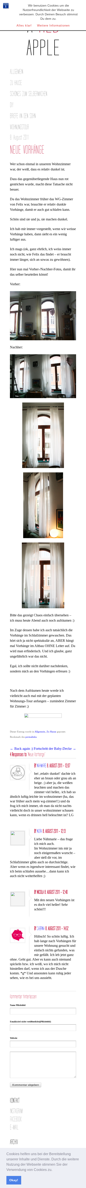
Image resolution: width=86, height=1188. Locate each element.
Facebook (16, 1119)
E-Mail (14, 1127)
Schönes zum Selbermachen (28, 93)
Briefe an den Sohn (23, 116)
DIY (11, 105)
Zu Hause (16, 83)
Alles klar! (24, 25)
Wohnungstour (19, 127)
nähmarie (41, 765)
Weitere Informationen (53, 25)
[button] (53, 1170)
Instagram (16, 1111)
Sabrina (41, 928)
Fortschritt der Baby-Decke (55, 748)
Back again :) (21, 748)
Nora (39, 831)
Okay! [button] (13, 1180)
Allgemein (16, 71)
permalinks (31, 737)
